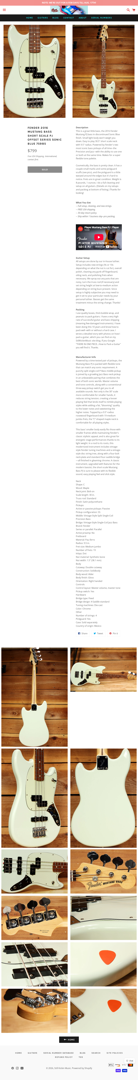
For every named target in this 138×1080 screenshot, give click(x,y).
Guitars (43, 17)
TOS (81, 1057)
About (83, 17)
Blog (55, 17)
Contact (68, 17)
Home (29, 17)
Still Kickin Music (62, 1068)
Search (96, 1053)
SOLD (45, 169)
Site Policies (115, 1053)
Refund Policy (64, 1057)
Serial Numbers (101, 17)
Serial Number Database (58, 1053)
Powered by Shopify (82, 1068)
